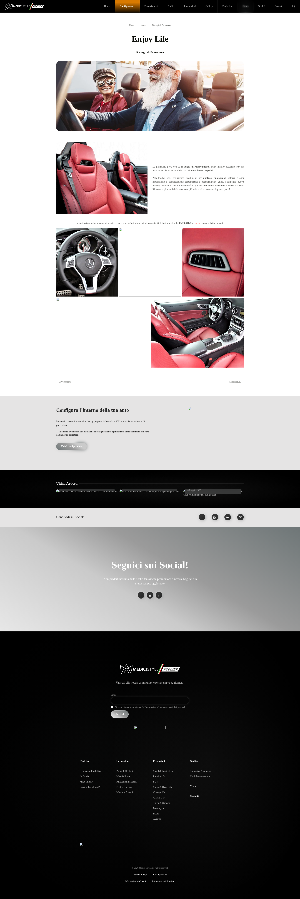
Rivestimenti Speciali (126, 781)
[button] (293, 6)
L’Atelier (84, 761)
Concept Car (159, 792)
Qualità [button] (261, 6)
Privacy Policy (160, 874)
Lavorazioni (122, 761)
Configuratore (127, 6)
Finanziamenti (151, 6)
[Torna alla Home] (24, 6)
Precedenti (65, 381)
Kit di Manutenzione (200, 776)
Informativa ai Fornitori (163, 881)
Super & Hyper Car (162, 787)
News (245, 6)
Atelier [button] (171, 6)
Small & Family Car (163, 771)
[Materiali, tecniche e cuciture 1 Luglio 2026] (86, 491)
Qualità (194, 761)
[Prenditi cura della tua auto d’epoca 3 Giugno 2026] (149, 491)
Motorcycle (158, 808)
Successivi (234, 381)
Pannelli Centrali (124, 771)
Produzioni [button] (227, 6)
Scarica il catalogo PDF (91, 787)
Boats (156, 813)
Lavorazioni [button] (190, 6)
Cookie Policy (140, 874)
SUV (155, 781)
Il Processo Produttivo (90, 771)
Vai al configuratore (71, 446)
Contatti (278, 6)
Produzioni (159, 761)
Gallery (209, 6)
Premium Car (159, 776)
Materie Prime (123, 776)
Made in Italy (86, 781)
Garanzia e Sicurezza (200, 771)
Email (113, 695)
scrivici (197, 223)
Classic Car (158, 797)
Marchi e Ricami (124, 792)
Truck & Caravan (161, 803)
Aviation (157, 819)
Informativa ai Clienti (135, 881)
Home (107, 6)
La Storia (84, 776)
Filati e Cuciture (124, 787)
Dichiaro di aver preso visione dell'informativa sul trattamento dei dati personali (150, 707)
